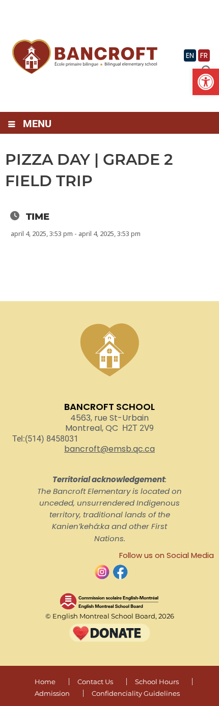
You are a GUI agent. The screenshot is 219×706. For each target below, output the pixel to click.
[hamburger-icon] (11, 125)
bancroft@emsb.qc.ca (109, 449)
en (190, 55)
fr (204, 55)
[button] (206, 82)
